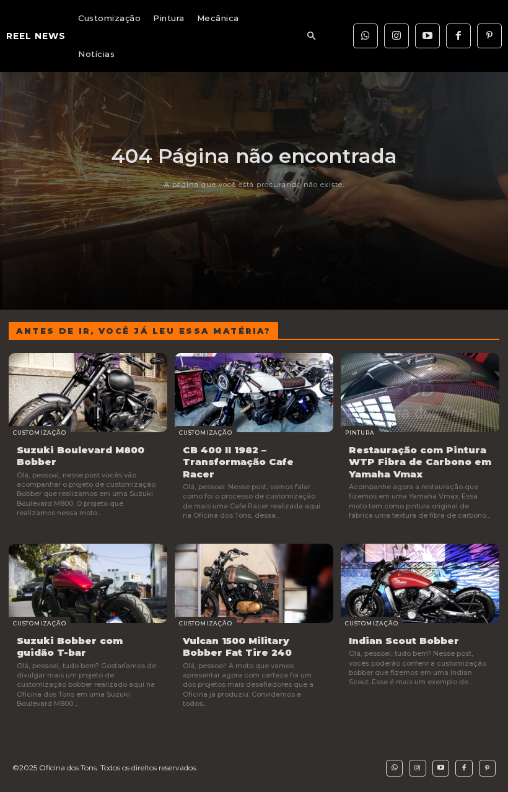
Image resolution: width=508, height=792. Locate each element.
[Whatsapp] (365, 36)
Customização (39, 432)
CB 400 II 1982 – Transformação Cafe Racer (238, 462)
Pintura (360, 432)
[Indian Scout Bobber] (420, 583)
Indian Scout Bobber (404, 640)
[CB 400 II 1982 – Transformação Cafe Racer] (254, 392)
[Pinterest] (489, 36)
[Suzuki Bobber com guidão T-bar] (88, 583)
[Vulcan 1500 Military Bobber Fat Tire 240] (254, 583)
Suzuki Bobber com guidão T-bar (70, 647)
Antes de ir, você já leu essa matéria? (143, 331)
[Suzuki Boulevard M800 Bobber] (88, 392)
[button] (311, 36)
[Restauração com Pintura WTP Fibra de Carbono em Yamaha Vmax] (420, 392)
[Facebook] (458, 36)
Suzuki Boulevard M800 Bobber (80, 456)
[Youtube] (427, 36)
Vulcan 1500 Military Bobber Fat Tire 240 (237, 647)
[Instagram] (396, 36)
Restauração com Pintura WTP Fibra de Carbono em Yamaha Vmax (420, 462)
